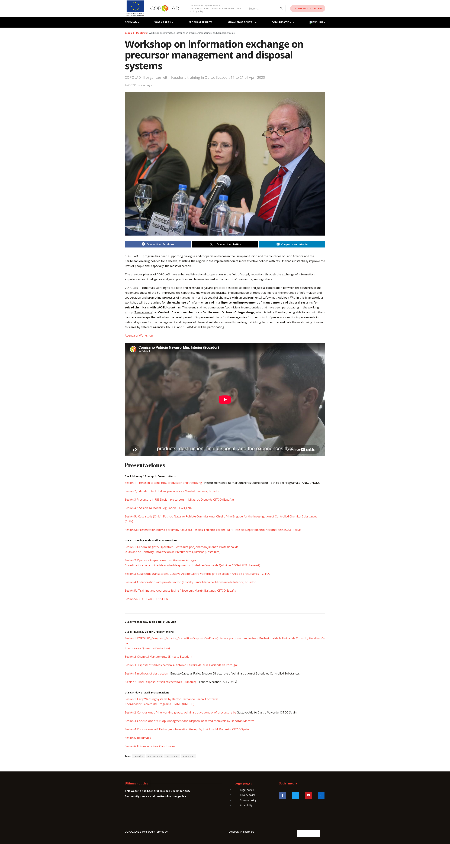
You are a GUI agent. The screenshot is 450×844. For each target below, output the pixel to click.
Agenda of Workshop (139, 335)
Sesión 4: (131, 508)
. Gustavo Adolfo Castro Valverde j (190, 574)
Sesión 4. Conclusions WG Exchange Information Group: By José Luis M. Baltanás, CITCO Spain (187, 729)
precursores (154, 756)
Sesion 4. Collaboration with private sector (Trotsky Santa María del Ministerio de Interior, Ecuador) (190, 582)
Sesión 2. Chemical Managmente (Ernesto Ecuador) (158, 657)
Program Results (200, 22)
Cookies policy (248, 800)
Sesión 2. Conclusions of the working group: (154, 712)
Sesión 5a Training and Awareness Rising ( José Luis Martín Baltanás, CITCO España (180, 590)
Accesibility (246, 805)
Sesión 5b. (131, 599)
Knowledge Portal (240, 22)
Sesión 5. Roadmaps (138, 738)
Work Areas (163, 22)
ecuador (138, 756)
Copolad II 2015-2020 (308, 8)
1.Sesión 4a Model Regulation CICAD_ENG (164, 508)
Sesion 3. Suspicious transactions (146, 574)
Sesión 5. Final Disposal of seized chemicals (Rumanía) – (162, 682)
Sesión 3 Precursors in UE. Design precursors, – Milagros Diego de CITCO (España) (179, 499)
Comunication (281, 22)
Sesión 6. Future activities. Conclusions (150, 746)
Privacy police (247, 795)
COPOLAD (131, 22)
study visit (188, 756)
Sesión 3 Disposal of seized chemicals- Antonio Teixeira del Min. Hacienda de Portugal (181, 665)
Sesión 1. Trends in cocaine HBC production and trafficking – (164, 483)
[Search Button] (281, 8)
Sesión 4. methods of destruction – (147, 673)
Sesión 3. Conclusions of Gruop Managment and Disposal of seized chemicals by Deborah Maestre (190, 721)
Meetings (146, 85)
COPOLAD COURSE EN (153, 599)
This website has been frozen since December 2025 (157, 791)
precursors (172, 756)
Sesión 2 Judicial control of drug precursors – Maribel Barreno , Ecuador (172, 491)
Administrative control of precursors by (210, 712)
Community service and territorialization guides (155, 796)
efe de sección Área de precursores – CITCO (241, 574)
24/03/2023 (130, 85)
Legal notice (247, 789)
